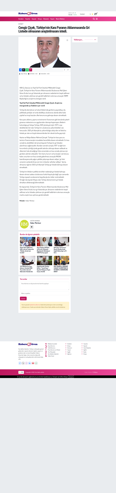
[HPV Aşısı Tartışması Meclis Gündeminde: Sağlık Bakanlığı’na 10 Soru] (61, 241)
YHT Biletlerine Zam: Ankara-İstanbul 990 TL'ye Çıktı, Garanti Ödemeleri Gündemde (26, 268)
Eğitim (85, 350)
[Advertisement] (44, 327)
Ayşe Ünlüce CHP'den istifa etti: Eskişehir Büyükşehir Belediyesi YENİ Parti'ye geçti (43, 250)
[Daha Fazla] (30, 69)
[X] (23, 363)
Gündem (21, 19)
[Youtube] (32, 363)
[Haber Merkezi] (24, 224)
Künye (85, 354)
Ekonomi (46, 19)
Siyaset (34, 19)
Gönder (23, 298)
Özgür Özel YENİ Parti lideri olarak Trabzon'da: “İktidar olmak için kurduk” (27, 250)
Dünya (40, 19)
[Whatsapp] (36, 363)
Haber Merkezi (24, 73)
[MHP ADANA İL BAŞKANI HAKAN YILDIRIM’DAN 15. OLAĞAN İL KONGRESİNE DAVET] (61, 260)
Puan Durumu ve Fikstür (54, 350)
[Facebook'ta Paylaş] (20, 69)
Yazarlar (27, 19)
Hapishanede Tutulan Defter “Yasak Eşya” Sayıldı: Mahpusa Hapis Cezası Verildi (43, 268)
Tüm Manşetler (51, 352)
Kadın (84, 352)
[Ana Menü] (96, 19)
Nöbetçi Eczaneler (52, 344)
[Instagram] (26, 363)
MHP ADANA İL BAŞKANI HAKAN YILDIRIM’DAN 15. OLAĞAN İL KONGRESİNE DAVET (61, 268)
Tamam (71, 377)
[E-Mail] (31, 227)
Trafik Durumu (51, 348)
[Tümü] (95, 40)
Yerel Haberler (87, 348)
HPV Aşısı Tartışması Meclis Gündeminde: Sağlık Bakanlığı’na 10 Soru (60, 250)
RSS (22, 372)
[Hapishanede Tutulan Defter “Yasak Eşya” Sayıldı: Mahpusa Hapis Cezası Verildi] (44, 260)
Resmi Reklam (60, 19)
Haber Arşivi (51, 356)
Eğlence (69, 354)
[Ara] (94, 19)
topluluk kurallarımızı (35, 305)
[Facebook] (19, 363)
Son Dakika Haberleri (53, 354)
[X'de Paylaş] (23, 69)
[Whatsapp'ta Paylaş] (27, 69)
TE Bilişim (95, 372)
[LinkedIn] (29, 363)
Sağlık (68, 352)
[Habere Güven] (27, 14)
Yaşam (52, 19)
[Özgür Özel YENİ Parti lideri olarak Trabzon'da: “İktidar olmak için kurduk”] (27, 241)
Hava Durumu (51, 346)
